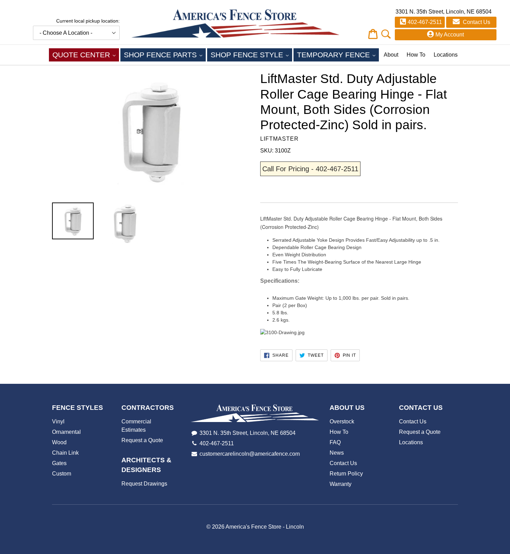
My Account (449, 35)
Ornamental (66, 432)
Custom (61, 474)
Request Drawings (144, 484)
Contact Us (475, 22)
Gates (59, 463)
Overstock (342, 421)
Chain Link (65, 453)
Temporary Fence (338, 54)
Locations (446, 55)
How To (416, 55)
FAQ (335, 442)
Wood (59, 442)
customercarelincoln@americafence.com (249, 454)
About (391, 55)
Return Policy (346, 474)
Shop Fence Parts (165, 54)
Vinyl (58, 421)
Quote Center (85, 54)
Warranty (340, 484)
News (337, 453)
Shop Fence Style (251, 54)
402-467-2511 (425, 22)
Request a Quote (142, 440)
